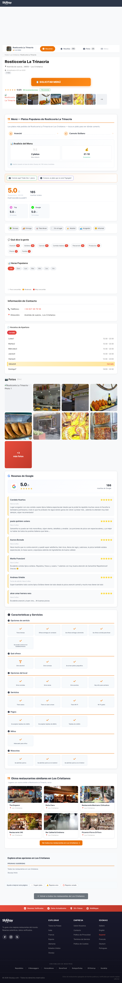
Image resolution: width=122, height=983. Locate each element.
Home (7, 55)
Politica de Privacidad (82, 935)
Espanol (102, 935)
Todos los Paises (54, 926)
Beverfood (63, 968)
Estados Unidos (54, 948)
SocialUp (104, 968)
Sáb (11, 268)
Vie (53, 268)
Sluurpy (51, 953)
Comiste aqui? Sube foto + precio (23, 178)
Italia (50, 930)
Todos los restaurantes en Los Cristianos (23, 869)
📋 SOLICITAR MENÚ (48, 82)
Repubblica (19, 968)
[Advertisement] (61, 26)
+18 (102, 99)
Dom (18, 268)
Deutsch (102, 944)
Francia (51, 935)
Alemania (51, 944)
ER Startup (91, 968)
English (101, 930)
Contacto (77, 930)
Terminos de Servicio (82, 939)
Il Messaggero (33, 968)
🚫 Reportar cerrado (69, 885)
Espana (51, 939)
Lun (25, 268)
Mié (39, 268)
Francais (102, 939)
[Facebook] (4, 937)
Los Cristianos (14, 55)
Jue (46, 268)
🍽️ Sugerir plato (36, 885)
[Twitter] (17, 937)
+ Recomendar (44, 90)
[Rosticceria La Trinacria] (10, 99)
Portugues (103, 948)
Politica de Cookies (81, 944)
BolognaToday (77, 968)
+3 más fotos (18, 455)
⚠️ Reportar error (52, 885)
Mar (32, 268)
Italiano (102, 926)
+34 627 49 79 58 (32, 309)
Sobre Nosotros (80, 926)
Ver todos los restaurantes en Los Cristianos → (61, 843)
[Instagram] (11, 937)
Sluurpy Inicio (13, 873)
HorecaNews (49, 968)
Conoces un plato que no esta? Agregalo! (57, 178)
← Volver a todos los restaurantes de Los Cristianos (61, 896)
